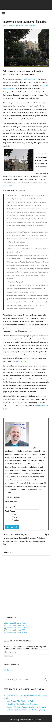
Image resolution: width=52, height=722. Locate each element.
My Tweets (8, 670)
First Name (10, 507)
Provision (36, 541)
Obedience (29, 541)
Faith (38, 538)
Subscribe (8, 656)
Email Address (11, 501)
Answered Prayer (12, 538)
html (15, 514)
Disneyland (32, 538)
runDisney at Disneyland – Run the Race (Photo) (26, 710)
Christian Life (23, 538)
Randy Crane (31, 25)
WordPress (24, 719)
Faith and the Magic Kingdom (16, 534)
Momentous (36, 719)
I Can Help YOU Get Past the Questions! (22, 704)
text (15, 517)
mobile (16, 520)
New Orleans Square (17, 541)
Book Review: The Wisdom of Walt (20, 701)
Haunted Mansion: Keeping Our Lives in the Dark (26, 707)
